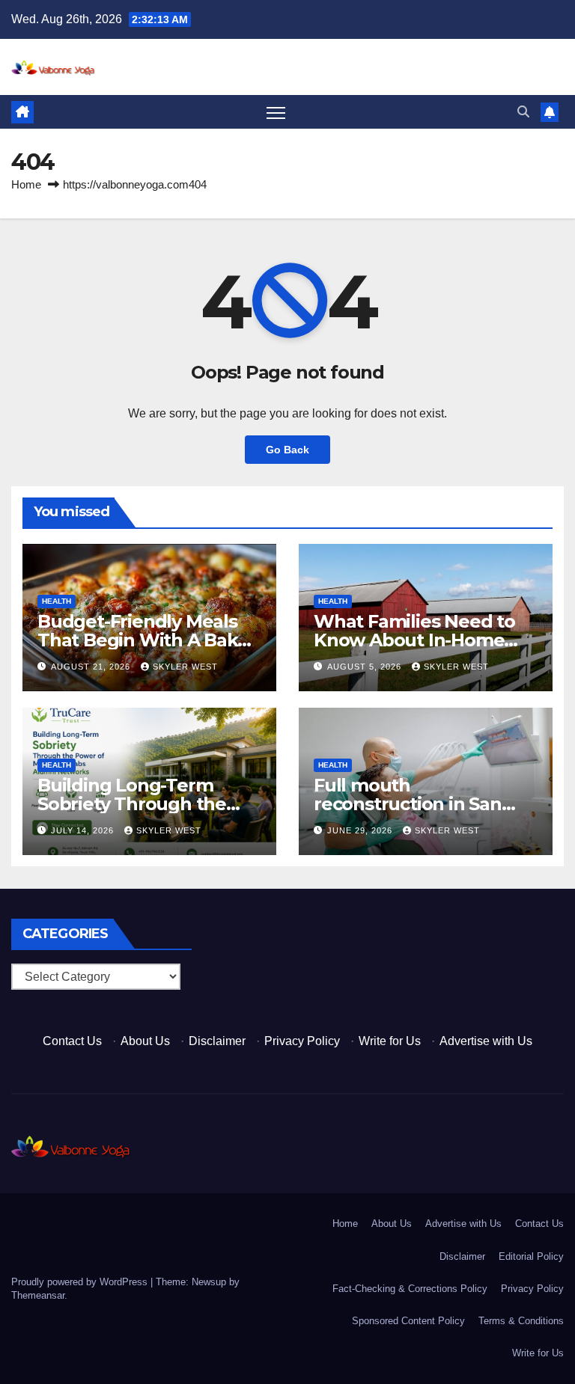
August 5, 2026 (365, 666)
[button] (523, 111)
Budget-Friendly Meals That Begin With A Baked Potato (148, 640)
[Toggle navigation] (276, 112)
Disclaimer (217, 1041)
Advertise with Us (485, 1041)
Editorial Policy (531, 1256)
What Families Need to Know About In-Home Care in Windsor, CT (414, 640)
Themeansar (37, 1295)
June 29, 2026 (361, 830)
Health (56, 601)
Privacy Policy (302, 1041)
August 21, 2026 (92, 666)
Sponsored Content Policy (408, 1320)
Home (26, 184)
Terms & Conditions (521, 1320)
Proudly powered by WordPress (80, 1281)
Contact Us (72, 1041)
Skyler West (185, 666)
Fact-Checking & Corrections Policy (409, 1288)
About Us (145, 1041)
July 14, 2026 (84, 830)
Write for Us (390, 1041)
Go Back (287, 450)
